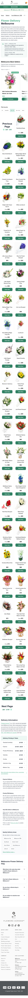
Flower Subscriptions (6, 945)
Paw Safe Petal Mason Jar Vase (21, 614)
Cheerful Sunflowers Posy (7, 180)
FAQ (2, 934)
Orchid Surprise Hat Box (21, 589)
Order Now (20, 136)
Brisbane (5, 6)
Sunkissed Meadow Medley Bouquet (21, 538)
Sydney (21, 6)
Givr (16, 939)
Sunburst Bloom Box (7, 563)
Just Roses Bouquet (21, 409)
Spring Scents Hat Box (7, 589)
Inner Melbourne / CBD (16, 15)
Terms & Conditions (6, 969)
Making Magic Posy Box (7, 308)
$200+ (23, 110)
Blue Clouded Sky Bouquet (20, 180)
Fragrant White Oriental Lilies (7, 691)
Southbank (6, 842)
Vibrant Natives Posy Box (7, 666)
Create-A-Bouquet (5, 937)
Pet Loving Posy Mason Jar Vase (21, 666)
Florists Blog (18, 947)
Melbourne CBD (17, 838)
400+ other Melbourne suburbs (9, 732)
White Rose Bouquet (21, 512)
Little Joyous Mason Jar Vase (7, 257)
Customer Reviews (19, 934)
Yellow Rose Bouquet (20, 384)
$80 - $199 (18, 110)
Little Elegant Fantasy (7, 359)
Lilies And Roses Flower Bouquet (20, 691)
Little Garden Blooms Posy (7, 282)
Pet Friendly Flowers (6, 947)
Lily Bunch (20, 332)
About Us (3, 958)
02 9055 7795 (18, 975)
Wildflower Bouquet (7, 639)
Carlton (12, 848)
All (2, 110)
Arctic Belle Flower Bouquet (7, 410)
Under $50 (6, 110)
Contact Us (3, 962)
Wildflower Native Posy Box (7, 487)
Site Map (17, 950)
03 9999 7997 (18, 962)
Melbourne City (7, 838)
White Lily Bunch (20, 205)
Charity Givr (18, 941)
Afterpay (17, 943)
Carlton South (15, 842)
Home (2, 15)
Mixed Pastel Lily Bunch (20, 231)
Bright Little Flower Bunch (7, 205)
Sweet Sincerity (21, 358)
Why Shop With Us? (20, 937)
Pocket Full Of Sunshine (7, 231)
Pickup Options (4, 950)
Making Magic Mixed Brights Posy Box (20, 154)
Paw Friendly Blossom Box (20, 461)
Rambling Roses (20, 128)
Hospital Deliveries (19, 932)
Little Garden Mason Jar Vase (7, 461)
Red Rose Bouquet (7, 511)
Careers (3, 960)
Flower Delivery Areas (6, 943)
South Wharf (7, 845)
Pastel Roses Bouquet (7, 435)
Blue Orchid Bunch (7, 154)
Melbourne (14, 7)
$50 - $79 (12, 110)
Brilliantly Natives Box (20, 435)
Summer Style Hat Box (20, 640)
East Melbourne (16, 845)
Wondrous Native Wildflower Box (7, 538)
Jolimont (6, 848)
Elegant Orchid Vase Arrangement (20, 563)
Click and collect (14, 823)
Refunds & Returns (5, 967)
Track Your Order (5, 952)
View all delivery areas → (9, 852)
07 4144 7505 (18, 969)
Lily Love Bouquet (20, 307)
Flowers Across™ (5, 723)
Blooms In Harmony (7, 384)
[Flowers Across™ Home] (14, 2)
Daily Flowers (4, 939)
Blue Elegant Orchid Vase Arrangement (21, 487)
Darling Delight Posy (21, 282)
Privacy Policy (4, 965)
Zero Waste (7, 614)
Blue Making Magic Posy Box (7, 333)
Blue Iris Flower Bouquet (21, 257)
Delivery (7, 15)
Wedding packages (5, 941)
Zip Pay (17, 945)
